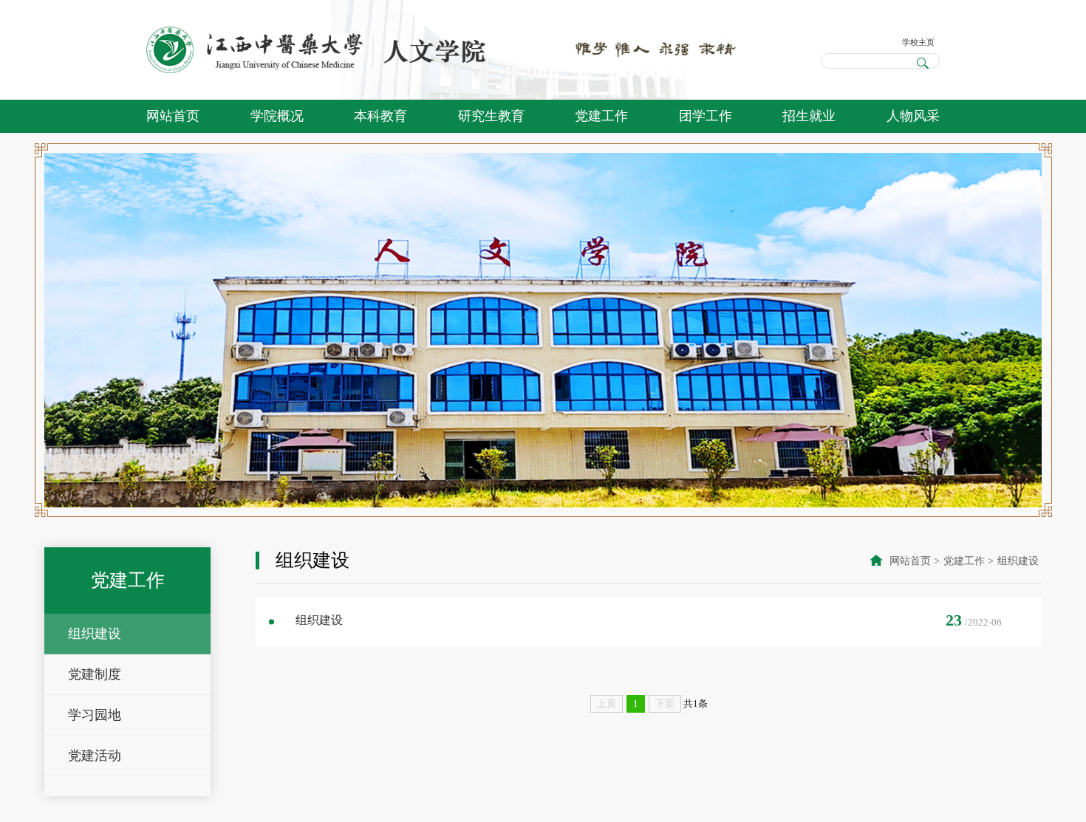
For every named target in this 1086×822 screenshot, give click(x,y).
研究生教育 (491, 116)
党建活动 (94, 755)
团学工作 (705, 116)
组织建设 (94, 633)
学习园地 (94, 715)
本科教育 (380, 116)
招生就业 (809, 116)
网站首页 (172, 116)
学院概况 (277, 116)
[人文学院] (317, 50)
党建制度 (94, 674)
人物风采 (913, 116)
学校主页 (912, 40)
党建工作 (601, 116)
